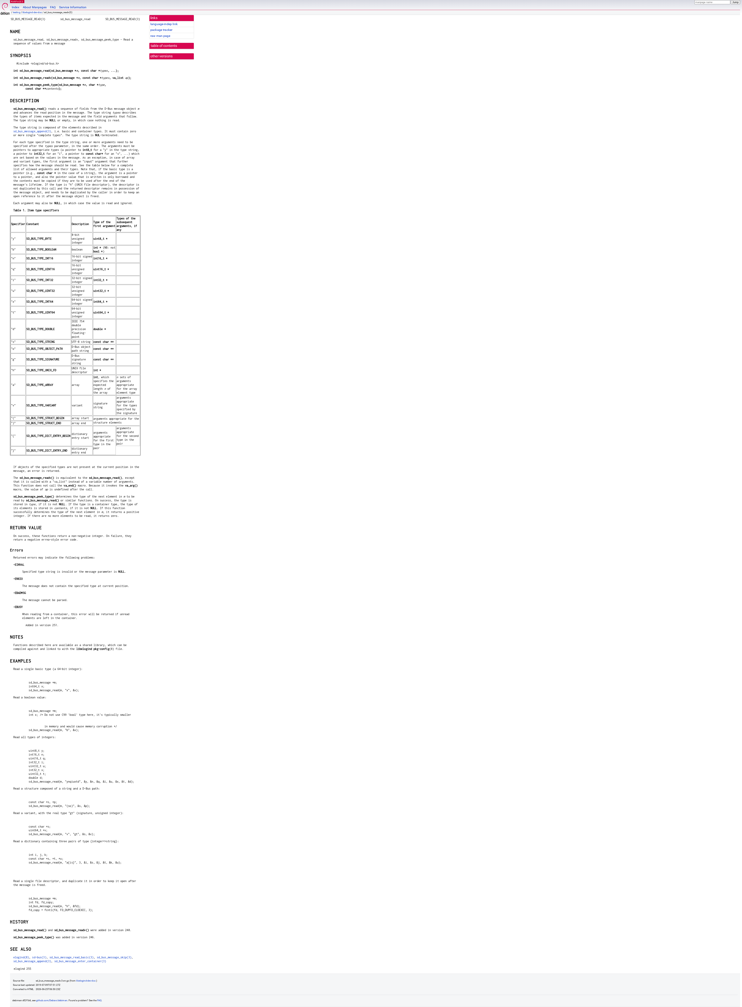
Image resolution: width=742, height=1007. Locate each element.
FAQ (53, 7)
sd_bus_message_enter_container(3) (80, 961)
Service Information (72, 7)
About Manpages (35, 7)
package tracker (161, 30)
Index (15, 7)
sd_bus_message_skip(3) (114, 957)
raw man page (160, 36)
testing (16, 12)
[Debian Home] (5, 8)
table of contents (164, 46)
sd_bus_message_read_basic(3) (71, 957)
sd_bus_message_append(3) (32, 131)
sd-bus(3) (39, 957)
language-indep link (164, 24)
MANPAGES (17, 1)
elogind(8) (21, 957)
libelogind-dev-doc (32, 12)
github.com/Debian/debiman (51, 1000)
